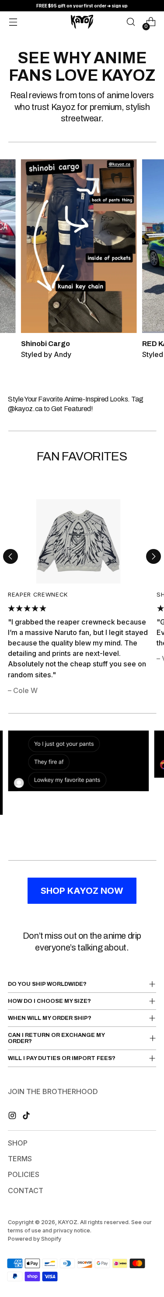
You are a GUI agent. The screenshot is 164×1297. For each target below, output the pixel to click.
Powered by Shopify (34, 1238)
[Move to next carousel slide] (153, 556)
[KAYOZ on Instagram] (13, 1116)
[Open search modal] (130, 21)
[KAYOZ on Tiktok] (27, 1116)
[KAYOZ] (82, 22)
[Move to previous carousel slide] (10, 556)
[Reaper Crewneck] (78, 541)
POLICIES (23, 1174)
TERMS (20, 1158)
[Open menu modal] (13, 21)
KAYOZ (67, 1222)
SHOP (18, 1143)
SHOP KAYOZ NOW (82, 890)
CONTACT (25, 1190)
